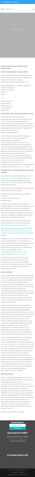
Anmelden (17, 428)
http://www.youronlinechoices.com (17, 233)
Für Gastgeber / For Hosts (9, 2)
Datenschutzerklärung (18, 151)
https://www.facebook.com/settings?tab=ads (18, 231)
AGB (22, 472)
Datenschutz (23, 474)
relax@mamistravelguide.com (17, 439)
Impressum (11, 474)
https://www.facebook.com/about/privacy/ (14, 225)
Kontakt (15, 472)
